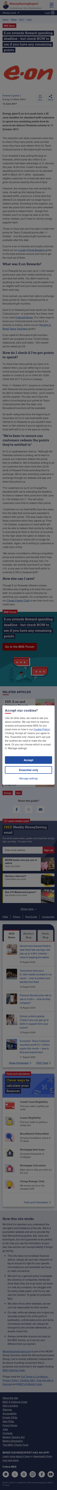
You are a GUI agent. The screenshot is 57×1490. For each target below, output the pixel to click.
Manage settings (28, 778)
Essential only (28, 770)
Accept (28, 760)
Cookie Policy (41, 729)
